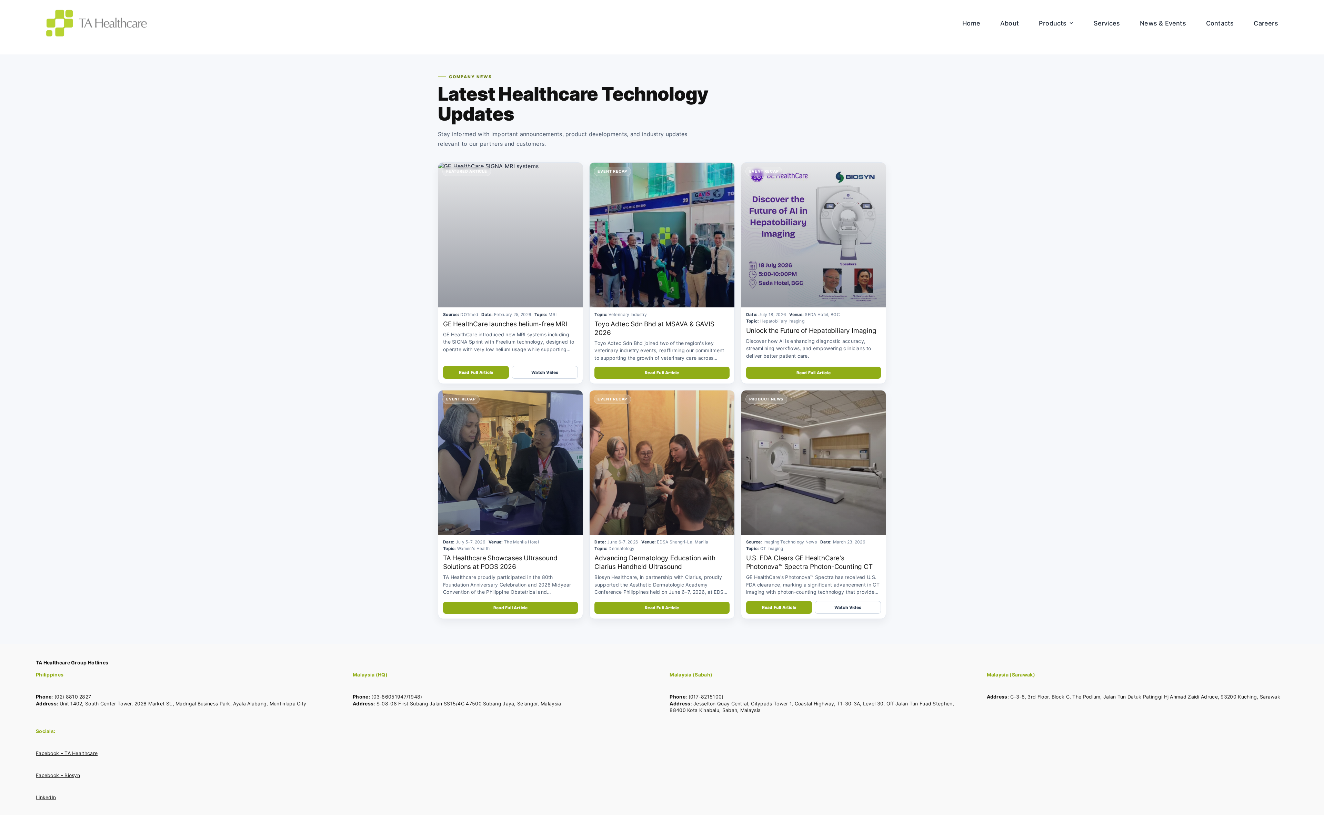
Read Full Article (476, 372)
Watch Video (544, 372)
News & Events (1163, 23)
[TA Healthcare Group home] (96, 23)
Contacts (1220, 23)
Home (971, 23)
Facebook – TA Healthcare (67, 753)
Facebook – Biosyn (58, 775)
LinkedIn (46, 797)
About (1009, 23)
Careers (1266, 23)
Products (1053, 23)
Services (1107, 23)
